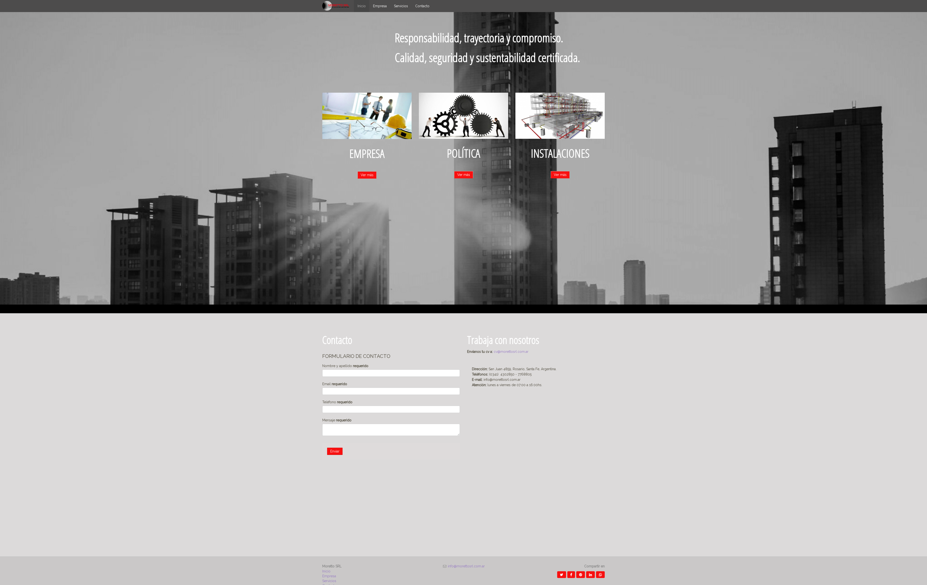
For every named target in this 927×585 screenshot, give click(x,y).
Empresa (329, 576)
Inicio (326, 571)
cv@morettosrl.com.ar (511, 352)
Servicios (329, 581)
